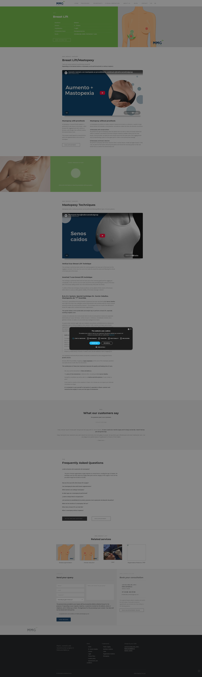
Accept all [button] (95, 343)
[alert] (101, 338)
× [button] (130, 329)
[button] (101, 347)
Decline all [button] (107, 343)
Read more (111, 335)
